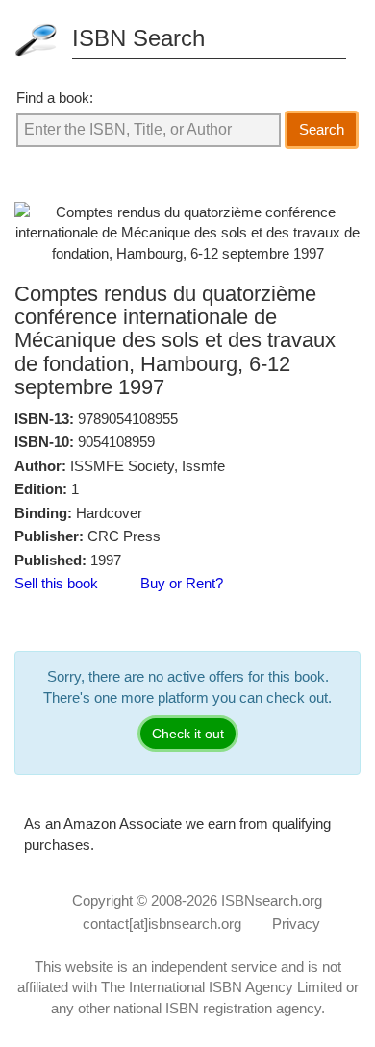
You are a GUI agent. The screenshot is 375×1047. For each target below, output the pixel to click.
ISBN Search (138, 38)
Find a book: (54, 97)
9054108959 (116, 442)
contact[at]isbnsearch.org (162, 923)
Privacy (296, 923)
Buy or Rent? (181, 583)
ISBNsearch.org (271, 900)
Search (321, 129)
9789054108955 (128, 419)
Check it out (188, 733)
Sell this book (56, 583)
